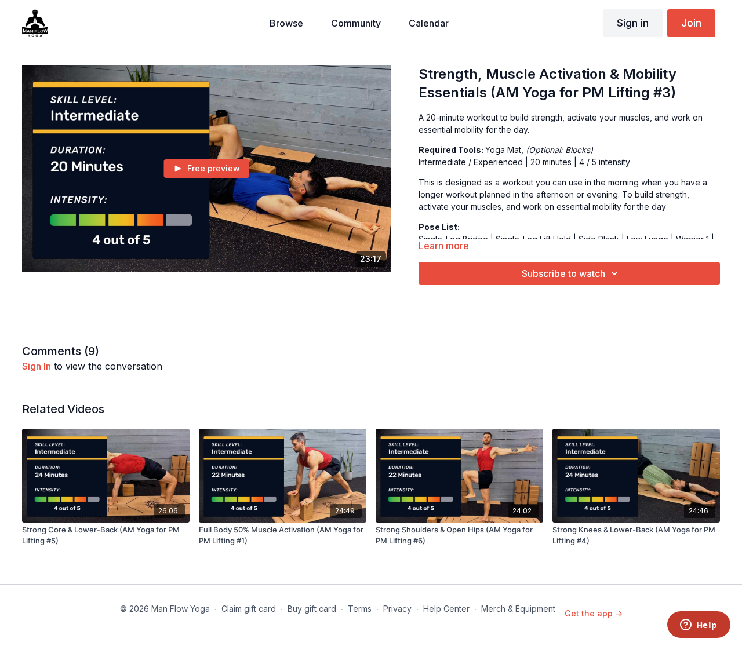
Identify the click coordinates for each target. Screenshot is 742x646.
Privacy (397, 609)
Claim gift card (248, 609)
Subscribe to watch (563, 273)
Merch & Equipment (518, 609)
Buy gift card (312, 609)
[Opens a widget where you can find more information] (698, 625)
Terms (360, 609)
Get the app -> (594, 613)
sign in (36, 366)
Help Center (446, 609)
